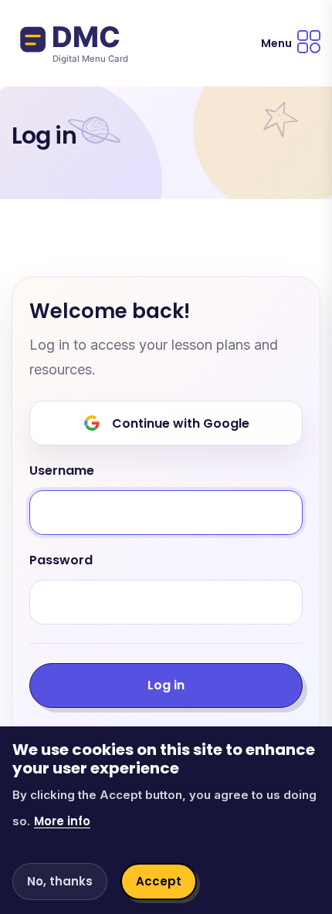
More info (62, 821)
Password (61, 561)
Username (61, 471)
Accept (158, 881)
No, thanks (60, 881)
